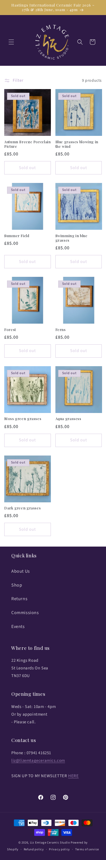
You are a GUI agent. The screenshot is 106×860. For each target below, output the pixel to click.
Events (18, 626)
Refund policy (34, 849)
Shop (16, 585)
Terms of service (87, 849)
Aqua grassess (68, 418)
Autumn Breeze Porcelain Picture (27, 144)
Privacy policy (59, 849)
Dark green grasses (22, 508)
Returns (19, 599)
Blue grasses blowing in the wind (77, 144)
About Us (20, 571)
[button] (11, 42)
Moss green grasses (22, 418)
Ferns (60, 329)
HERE (73, 776)
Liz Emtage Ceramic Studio (50, 842)
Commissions (25, 613)
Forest (10, 329)
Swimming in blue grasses (71, 238)
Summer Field (16, 235)
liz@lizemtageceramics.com (38, 761)
